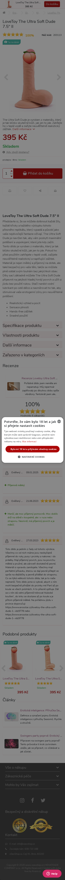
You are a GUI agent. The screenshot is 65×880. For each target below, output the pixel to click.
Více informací (29, 441)
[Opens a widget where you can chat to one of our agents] (52, 874)
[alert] (32, 440)
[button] (32, 457)
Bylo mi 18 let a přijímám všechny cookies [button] (34, 449)
